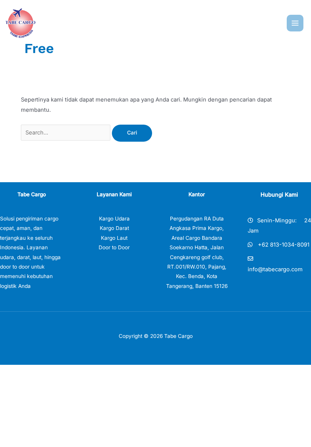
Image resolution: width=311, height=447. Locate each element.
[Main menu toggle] (295, 23)
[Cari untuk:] (66, 132)
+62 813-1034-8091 (283, 244)
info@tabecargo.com (275, 269)
